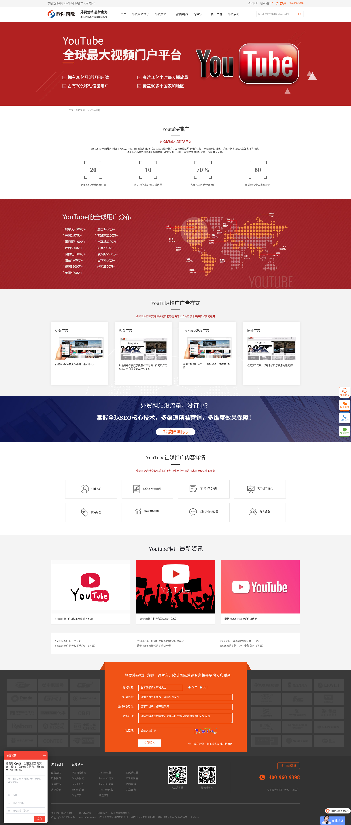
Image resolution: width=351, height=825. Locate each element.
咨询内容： (129, 716)
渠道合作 (56, 784)
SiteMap (194, 817)
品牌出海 (182, 14)
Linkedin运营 (106, 784)
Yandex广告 (78, 789)
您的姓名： (129, 687)
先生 (194, 687)
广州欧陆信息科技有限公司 (113, 817)
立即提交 (150, 742)
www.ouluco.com (87, 817)
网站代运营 (132, 772)
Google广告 (78, 784)
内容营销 (131, 784)
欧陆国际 (253, 3)
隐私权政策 (85, 813)
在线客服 (290, 765)
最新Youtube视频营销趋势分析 (240, 618)
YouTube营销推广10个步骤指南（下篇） (242, 645)
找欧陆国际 (174, 431)
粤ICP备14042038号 (61, 813)
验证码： (130, 730)
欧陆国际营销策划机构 (143, 817)
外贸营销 (161, 14)
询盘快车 (199, 14)
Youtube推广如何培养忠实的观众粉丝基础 (160, 641)
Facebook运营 (106, 778)
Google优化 (78, 778)
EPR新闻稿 (132, 778)
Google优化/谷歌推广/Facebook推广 (275, 14)
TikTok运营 (105, 772)
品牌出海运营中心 (167, 817)
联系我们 (265, 3)
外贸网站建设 (140, 14)
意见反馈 (56, 789)
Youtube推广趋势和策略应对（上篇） (159, 618)
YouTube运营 (94, 110)
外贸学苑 (233, 14)
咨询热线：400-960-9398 (289, 3)
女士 (205, 687)
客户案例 (216, 14)
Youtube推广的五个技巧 (68, 641)
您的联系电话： (126, 706)
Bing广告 (76, 795)
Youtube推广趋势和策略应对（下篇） (74, 618)
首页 (123, 14)
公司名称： (129, 697)
